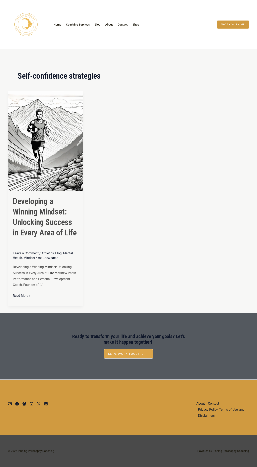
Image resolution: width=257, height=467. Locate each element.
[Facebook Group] (206, 24)
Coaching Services (78, 24)
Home (57, 24)
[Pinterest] (46, 404)
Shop (136, 24)
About (109, 24)
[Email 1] (172, 24)
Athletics (48, 253)
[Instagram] (181, 24)
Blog (97, 24)
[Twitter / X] (189, 24)
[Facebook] (198, 24)
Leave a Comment (26, 253)
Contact (123, 24)
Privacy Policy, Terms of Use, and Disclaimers (221, 413)
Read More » (22, 295)
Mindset (29, 258)
